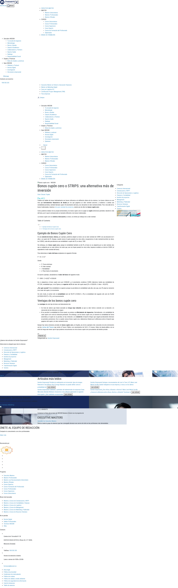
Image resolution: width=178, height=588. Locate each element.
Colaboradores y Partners (14, 50)
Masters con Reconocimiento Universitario (16, 480)
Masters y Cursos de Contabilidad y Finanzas (16, 503)
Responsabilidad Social (14, 56)
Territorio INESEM (9, 524)
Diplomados (48, 33)
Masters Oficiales (50, 17)
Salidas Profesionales (10, 521)
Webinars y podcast (50, 132)
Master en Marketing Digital (49, 87)
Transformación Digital (123, 206)
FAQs (5, 526)
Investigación (11, 70)
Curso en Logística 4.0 (47, 89)
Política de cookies (9, 576)
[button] (44, 145)
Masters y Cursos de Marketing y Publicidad (16, 510)
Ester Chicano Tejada (44, 194)
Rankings (10, 54)
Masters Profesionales (51, 15)
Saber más (3, 435)
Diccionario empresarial (14, 72)
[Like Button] (38, 333)
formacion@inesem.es (10, 566)
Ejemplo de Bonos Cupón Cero (51, 227)
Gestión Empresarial (53, 338)
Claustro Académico (13, 47)
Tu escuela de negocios (14, 41)
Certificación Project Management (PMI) (53, 91)
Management (120, 200)
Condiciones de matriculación (12, 574)
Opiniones (48, 141)
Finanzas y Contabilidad (123, 195)
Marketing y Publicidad (123, 202)
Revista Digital (11, 67)
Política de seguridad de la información (15, 581)
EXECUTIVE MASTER (47, 8)
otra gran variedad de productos (64, 207)
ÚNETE (2, 376)
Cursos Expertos (8, 484)
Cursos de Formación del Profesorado (56, 30)
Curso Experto (49, 28)
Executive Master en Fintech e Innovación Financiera (56, 85)
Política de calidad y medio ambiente (14, 579)
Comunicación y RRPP (123, 191)
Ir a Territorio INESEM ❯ (7, 405)
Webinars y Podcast (13, 65)
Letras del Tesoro (48, 327)
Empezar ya (41, 336)
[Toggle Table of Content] (39, 224)
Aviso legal (7, 570)
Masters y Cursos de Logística (12, 505)
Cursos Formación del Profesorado (14, 487)
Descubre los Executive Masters (47, 421)
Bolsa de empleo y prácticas (15, 61)
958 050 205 (5, 83)
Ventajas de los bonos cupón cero (52, 229)
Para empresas (45, 94)
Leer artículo (51, 387)
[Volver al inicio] (48, 101)
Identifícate (3, 5)
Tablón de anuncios (9, 585)
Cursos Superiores (50, 26)
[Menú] (17, 2)
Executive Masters (9, 475)
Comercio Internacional (123, 188)
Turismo (119, 208)
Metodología (11, 43)
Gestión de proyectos (123, 197)
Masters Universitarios (51, 13)
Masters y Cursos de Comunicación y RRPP (16, 501)
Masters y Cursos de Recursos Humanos (15, 512)
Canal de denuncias (9, 583)
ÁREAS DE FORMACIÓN (48, 35)
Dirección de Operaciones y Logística (128, 193)
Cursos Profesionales (51, 24)
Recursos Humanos (122, 204)
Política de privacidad (10, 572)
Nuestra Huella (11, 52)
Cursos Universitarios (51, 21)
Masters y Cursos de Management (14, 507)
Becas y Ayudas (12, 45)
